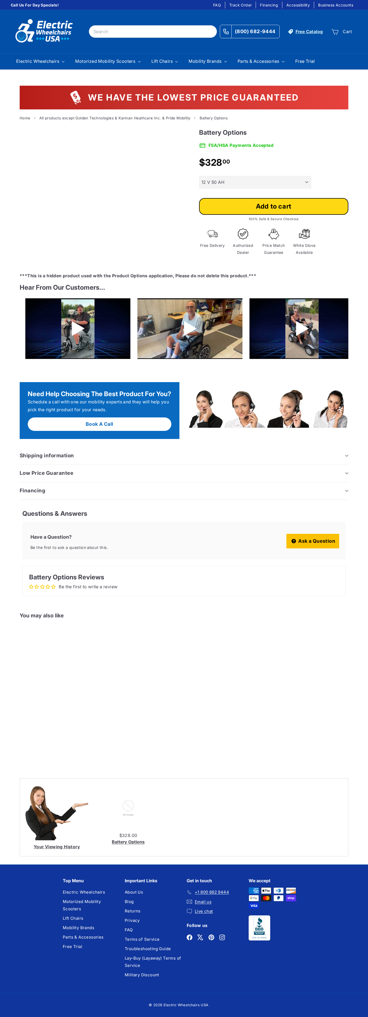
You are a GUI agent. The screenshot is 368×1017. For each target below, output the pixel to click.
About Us (134, 892)
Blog (129, 901)
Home (25, 118)
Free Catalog (309, 31)
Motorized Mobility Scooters (105, 61)
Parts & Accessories (259, 61)
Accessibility (298, 5)
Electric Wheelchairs (38, 61)
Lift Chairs (162, 61)
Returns (133, 911)
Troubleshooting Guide (148, 948)
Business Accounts (335, 5)
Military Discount (142, 974)
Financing (269, 5)
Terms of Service (142, 939)
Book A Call (99, 424)
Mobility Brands (206, 61)
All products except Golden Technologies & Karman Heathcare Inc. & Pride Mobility (114, 118)
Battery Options (128, 842)
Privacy (132, 920)
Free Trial (305, 61)
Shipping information (47, 455)
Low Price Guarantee (46, 473)
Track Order (240, 5)
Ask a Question (316, 541)
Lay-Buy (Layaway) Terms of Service (153, 962)
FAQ (217, 5)
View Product (42, 744)
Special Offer (42, 721)
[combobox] (153, 31)
